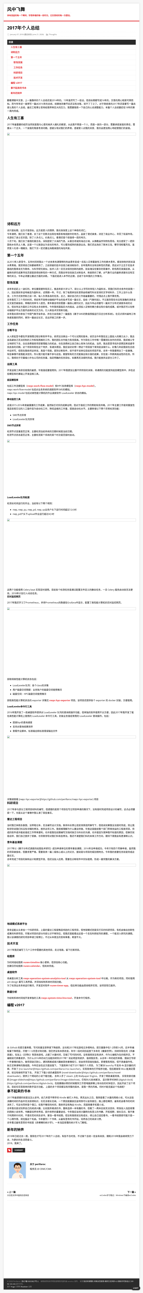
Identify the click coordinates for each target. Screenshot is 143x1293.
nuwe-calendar (31, 965)
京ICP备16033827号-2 (30, 1281)
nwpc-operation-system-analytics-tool (44, 978)
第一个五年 (16, 57)
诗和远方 (15, 52)
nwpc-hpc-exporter (59, 700)
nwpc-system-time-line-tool (56, 997)
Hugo (13, 1286)
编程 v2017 (16, 82)
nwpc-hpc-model (84, 385)
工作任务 (18, 67)
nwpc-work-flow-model (40, 385)
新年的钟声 (16, 93)
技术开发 (18, 77)
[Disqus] (71, 1239)
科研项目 (18, 72)
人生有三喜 (16, 47)
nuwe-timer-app (59, 985)
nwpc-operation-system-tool (85, 978)
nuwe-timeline (31, 962)
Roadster (24, 1286)
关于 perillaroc (38, 1164)
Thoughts (53, 34)
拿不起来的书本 (18, 87)
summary (19, 1150)
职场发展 (18, 62)
